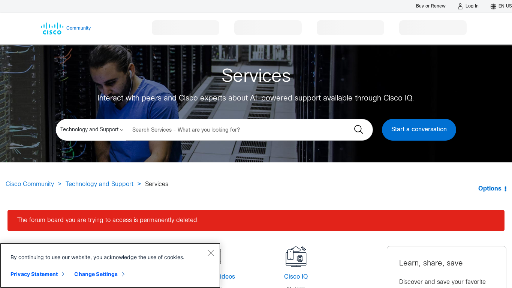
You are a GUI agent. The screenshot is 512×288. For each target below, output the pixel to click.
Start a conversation (419, 129)
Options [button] (490, 189)
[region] (110, 265)
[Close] (210, 252)
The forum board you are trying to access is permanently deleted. (108, 220)
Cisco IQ (296, 277)
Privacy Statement (34, 274)
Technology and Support (99, 184)
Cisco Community (30, 184)
